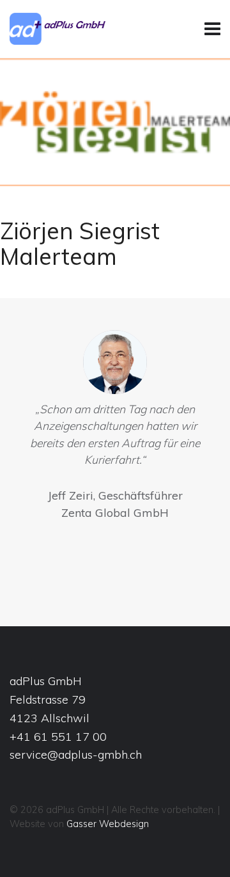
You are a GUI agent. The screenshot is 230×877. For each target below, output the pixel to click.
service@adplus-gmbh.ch (76, 754)
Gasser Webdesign (107, 824)
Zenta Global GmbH (115, 512)
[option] (115, 428)
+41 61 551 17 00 (58, 736)
